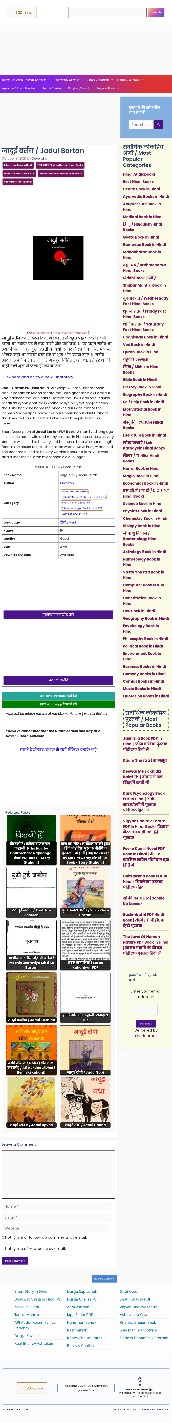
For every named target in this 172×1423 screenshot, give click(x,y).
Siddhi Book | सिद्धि (140, 278)
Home (6, 79)
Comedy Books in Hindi (144, 674)
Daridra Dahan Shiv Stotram (144, 1337)
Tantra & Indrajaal (98, 79)
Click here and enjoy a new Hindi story (37, 377)
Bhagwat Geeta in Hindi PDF (38, 1299)
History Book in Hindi (142, 387)
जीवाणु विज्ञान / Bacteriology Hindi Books (140, 539)
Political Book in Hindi (143, 646)
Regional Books (106, 88)
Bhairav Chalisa (80, 1345)
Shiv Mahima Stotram (138, 1329)
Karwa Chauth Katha (85, 1337)
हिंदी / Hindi (68, 522)
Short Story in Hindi (31, 1291)
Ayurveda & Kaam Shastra (18, 88)
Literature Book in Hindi (18, 165)
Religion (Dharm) (78, 88)
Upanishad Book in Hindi (145, 337)
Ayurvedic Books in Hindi (146, 196)
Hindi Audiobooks (139, 174)
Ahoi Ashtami (78, 1306)
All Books (17, 79)
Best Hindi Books (138, 181)
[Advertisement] (86, 49)
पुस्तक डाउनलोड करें (58, 614)
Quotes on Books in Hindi (146, 696)
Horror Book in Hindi (141, 468)
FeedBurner (146, 1035)
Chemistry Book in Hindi (145, 518)
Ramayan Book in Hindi (144, 244)
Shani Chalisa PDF (135, 1299)
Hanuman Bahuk (81, 1322)
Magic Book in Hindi (141, 476)
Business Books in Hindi (144, 666)
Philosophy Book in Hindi (145, 638)
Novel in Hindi (26, 1306)
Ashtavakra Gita (133, 1314)
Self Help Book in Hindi (143, 402)
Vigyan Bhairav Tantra (139, 1306)
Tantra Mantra (26, 1314)
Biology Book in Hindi (142, 526)
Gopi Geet (128, 1291)
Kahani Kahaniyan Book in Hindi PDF (61, 173)
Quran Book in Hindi (141, 352)
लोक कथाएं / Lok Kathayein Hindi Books (60, 165)
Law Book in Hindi (139, 611)
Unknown (67, 483)
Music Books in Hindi (142, 688)
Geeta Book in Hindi (141, 237)
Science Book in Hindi (142, 503)
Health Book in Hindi (141, 189)
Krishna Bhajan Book (138, 1322)
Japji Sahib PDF (80, 1314)
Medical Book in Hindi (143, 217)
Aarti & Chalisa (51, 88)
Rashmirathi (77, 1329)
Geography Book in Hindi (146, 618)
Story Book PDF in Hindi (18, 181)
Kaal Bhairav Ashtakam (34, 1343)
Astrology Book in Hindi (144, 551)
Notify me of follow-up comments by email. (46, 1237)
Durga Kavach (26, 1335)
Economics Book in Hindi (145, 483)
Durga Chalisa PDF (83, 1299)
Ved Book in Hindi (139, 344)
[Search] (158, 124)
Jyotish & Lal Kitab (128, 79)
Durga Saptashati (82, 1291)
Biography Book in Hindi (145, 394)
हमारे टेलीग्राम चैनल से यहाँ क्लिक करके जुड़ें (58, 749)
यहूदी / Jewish (135, 359)
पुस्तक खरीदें (58, 680)
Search (156, 12)
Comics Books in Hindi (143, 681)
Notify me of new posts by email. (35, 1248)
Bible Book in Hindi (140, 379)
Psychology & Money (66, 79)
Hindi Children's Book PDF (19, 173)
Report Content (104, 1278)
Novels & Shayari (36, 79)
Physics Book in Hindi (142, 511)
